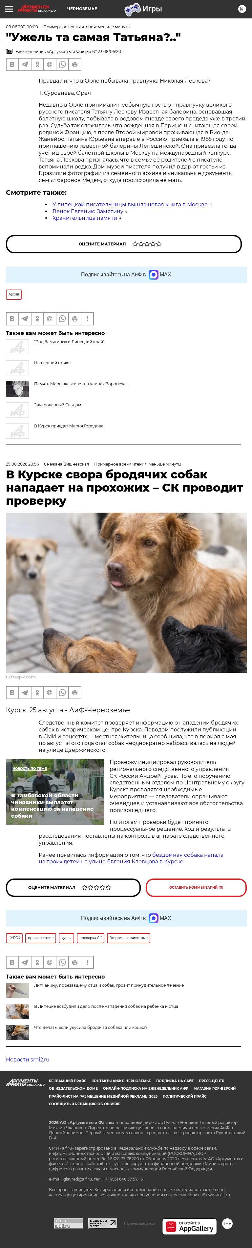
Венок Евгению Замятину (87, 211)
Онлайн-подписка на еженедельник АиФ (145, 1088)
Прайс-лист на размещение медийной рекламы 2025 (103, 1096)
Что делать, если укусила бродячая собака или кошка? (91, 1027)
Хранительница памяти (84, 218)
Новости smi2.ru (28, 1060)
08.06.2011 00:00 (22, 26)
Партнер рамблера (139, 1223)
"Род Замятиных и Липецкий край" (69, 341)
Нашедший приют (52, 362)
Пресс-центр (211, 1081)
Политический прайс (184, 1096)
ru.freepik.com (20, 677)
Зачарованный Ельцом (57, 404)
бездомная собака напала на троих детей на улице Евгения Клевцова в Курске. (131, 858)
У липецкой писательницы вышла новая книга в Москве (130, 204)
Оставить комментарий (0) (196, 887)
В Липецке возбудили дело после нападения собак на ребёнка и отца (106, 1006)
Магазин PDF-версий (215, 1088)
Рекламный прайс (67, 1081)
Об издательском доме (73, 1088)
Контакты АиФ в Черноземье (121, 1081)
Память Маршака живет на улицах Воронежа (80, 383)
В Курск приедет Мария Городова (68, 425)
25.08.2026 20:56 (22, 464)
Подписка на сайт (175, 1081)
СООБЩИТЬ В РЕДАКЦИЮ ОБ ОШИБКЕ (84, 1104)
